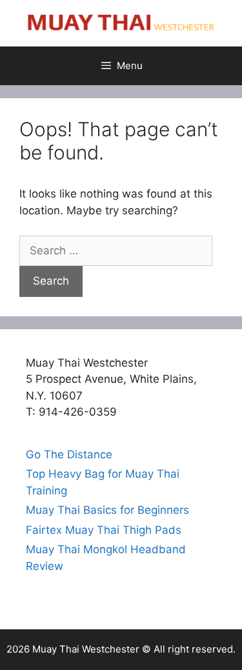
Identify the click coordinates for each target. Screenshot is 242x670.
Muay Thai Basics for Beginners (107, 509)
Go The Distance (69, 454)
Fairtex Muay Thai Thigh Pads (103, 529)
